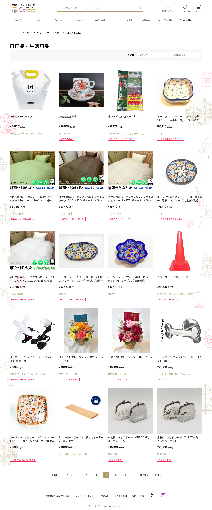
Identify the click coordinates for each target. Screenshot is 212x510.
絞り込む (144, 54)
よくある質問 (121, 495)
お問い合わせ (138, 495)
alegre (160, 133)
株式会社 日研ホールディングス (26, 133)
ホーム (16, 32)
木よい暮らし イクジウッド (73, 454)
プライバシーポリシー (86, 495)
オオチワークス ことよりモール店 (125, 133)
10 (116, 474)
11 (126, 474)
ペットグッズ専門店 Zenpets (173, 374)
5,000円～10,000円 (32, 32)
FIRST (54, 474)
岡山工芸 (112, 454)
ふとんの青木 (17, 213)
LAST (158, 474)
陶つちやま (64, 133)
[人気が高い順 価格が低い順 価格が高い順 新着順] (184, 55)
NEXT (143, 475)
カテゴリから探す (68, 8)
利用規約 (105, 495)
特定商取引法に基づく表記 (58, 495)
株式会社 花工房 (68, 374)
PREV (69, 475)
